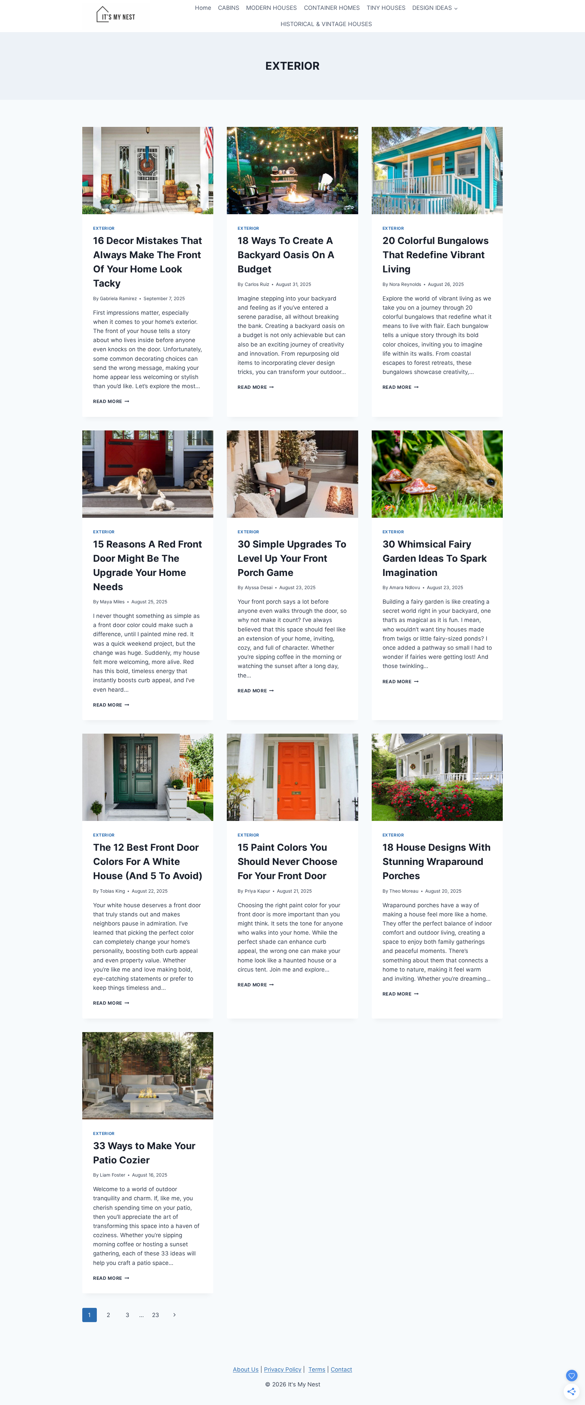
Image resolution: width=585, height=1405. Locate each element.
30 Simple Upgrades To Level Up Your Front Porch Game (292, 558)
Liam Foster (112, 1175)
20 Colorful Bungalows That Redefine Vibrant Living (436, 255)
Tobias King (112, 891)
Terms (316, 1369)
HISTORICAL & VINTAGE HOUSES (326, 24)
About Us (246, 1369)
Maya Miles (112, 601)
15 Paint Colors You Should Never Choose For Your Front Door (288, 862)
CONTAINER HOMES (332, 7)
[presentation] (147, 170)
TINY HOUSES (386, 7)
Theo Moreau (403, 891)
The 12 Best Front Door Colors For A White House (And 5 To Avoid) (147, 862)
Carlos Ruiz (257, 284)
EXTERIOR (104, 228)
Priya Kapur (257, 891)
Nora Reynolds (405, 284)
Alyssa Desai (259, 587)
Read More (111, 401)
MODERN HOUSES (271, 7)
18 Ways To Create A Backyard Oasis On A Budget (286, 255)
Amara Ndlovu (404, 587)
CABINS (228, 7)
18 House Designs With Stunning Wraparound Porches (437, 862)
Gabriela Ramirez (118, 298)
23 (155, 1315)
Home (203, 7)
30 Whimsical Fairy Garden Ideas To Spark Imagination (435, 558)
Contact (341, 1369)
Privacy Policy (282, 1369)
